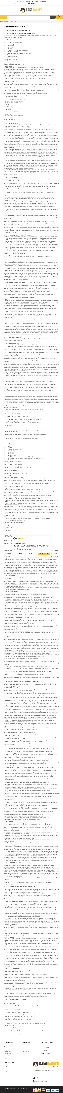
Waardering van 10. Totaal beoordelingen (35, 1)
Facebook (46, 1047)
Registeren (6, 1058)
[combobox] (28, 17)
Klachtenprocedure (8, 1049)
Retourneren (26, 1051)
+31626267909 (47, 1053)
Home (1, 21)
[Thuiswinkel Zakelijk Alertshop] (31, 3)
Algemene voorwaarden (28, 1046)
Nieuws (5, 1069)
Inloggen (11, 3)
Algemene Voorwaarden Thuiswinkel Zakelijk (15, 30)
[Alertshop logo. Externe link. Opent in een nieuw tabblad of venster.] (18, 538)
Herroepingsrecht (8, 1053)
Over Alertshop (7, 1066)
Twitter (45, 1050)
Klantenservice (7, 1046)
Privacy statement (27, 1049)
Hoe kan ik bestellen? (8, 1051)
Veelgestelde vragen (8, 1056)
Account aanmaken (20, 3)
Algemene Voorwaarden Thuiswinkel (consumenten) (18, 33)
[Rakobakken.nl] (31, 10)
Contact (6, 1071)
